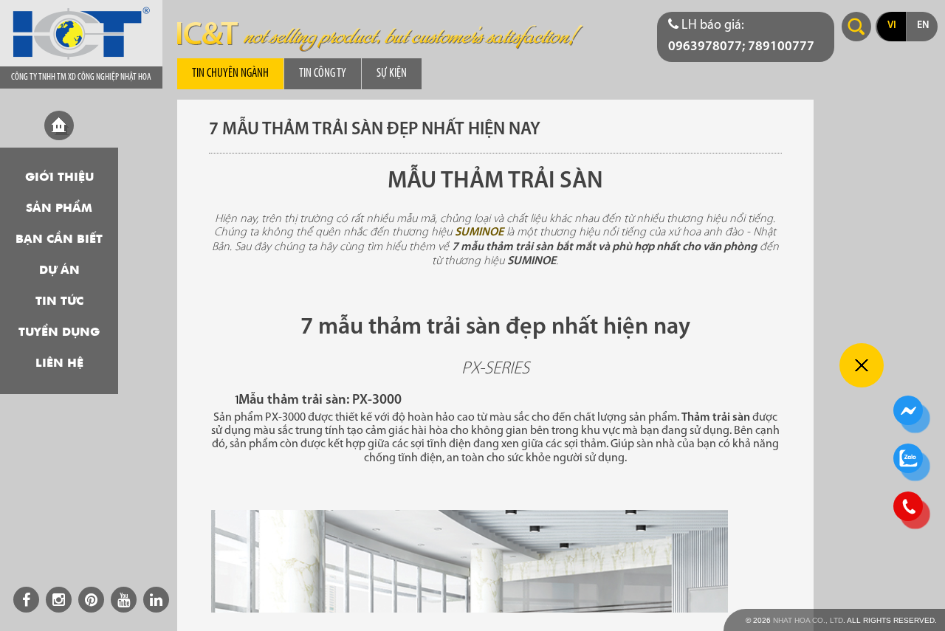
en (923, 25)
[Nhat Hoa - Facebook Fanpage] (26, 600)
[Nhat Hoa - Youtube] (124, 600)
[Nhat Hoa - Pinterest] (91, 600)
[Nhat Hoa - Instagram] (59, 600)
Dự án (59, 271)
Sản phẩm (59, 209)
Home (59, 125)
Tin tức (59, 302)
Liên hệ (59, 364)
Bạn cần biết (59, 240)
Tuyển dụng (59, 333)
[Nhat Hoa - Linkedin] (156, 600)
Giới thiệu (59, 178)
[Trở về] (861, 365)
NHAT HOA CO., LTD (808, 620)
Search (856, 26)
